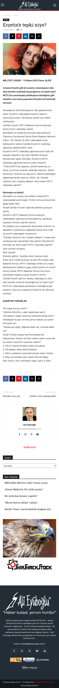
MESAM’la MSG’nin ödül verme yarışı (26, 482)
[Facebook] (6, 36)
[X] (12, 36)
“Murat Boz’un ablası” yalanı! (21, 502)
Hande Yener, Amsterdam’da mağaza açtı (28, 509)
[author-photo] (29, 421)
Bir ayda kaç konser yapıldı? (21, 495)
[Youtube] (38, 434)
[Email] (32, 36)
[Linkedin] (25, 36)
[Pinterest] (19, 36)
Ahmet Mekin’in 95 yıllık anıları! (24, 489)
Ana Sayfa (7, 15)
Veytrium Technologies (44, 682)
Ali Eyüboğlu (29, 424)
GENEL (16, 15)
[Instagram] (26, 434)
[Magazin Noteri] (45, 651)
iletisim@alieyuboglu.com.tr (33, 644)
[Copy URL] (39, 36)
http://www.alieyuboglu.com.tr (29, 429)
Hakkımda (29, 447)
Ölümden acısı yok (11, 396)
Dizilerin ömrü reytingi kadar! (43, 396)
